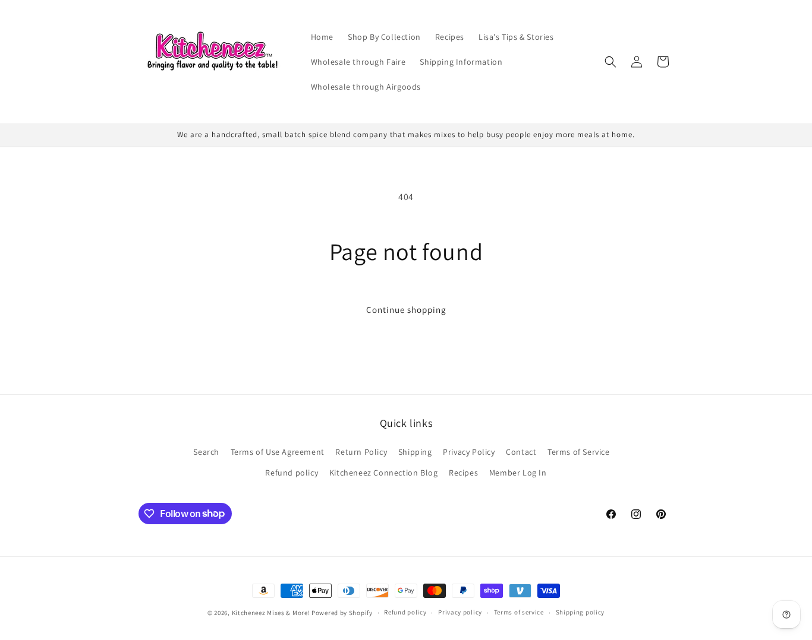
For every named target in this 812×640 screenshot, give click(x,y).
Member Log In (518, 472)
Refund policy (291, 472)
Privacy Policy (469, 451)
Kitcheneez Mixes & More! (271, 613)
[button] (610, 62)
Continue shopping (406, 309)
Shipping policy (580, 612)
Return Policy (361, 451)
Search (206, 451)
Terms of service (519, 612)
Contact (521, 451)
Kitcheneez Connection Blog (383, 472)
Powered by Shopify (342, 613)
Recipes (463, 472)
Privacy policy (460, 612)
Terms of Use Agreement (278, 451)
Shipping (415, 451)
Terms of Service (578, 451)
